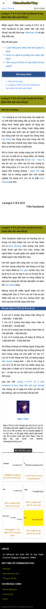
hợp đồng (6, 139)
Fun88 (39, 607)
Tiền (4, 117)
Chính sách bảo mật (11, 574)
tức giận (24, 270)
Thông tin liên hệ (9, 578)
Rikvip (35, 607)
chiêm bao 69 (31, 32)
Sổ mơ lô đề (8, 594)
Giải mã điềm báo (10, 590)
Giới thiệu (6, 569)
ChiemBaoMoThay (25, 2)
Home (4, 8)
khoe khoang (15, 246)
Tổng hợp (11, 8)
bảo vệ (41, 160)
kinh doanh (7, 361)
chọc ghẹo (10, 285)
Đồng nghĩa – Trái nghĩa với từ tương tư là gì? (12, 533)
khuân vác (30, 160)
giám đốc (35, 171)
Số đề (5, 599)
